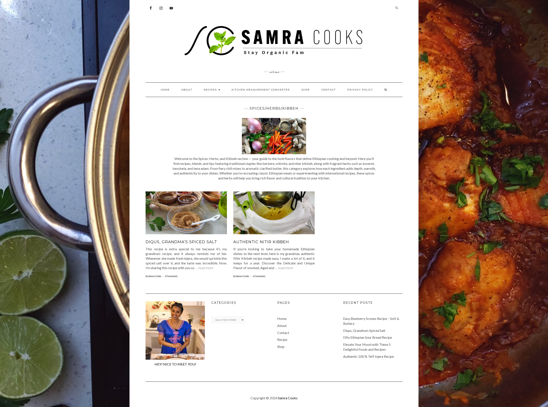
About (186, 89)
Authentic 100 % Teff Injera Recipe (368, 356)
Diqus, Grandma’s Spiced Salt (181, 242)
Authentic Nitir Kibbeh (261, 242)
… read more (204, 268)
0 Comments (171, 276)
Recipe (282, 339)
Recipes (211, 89)
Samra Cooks (288, 398)
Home (165, 89)
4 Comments (259, 276)
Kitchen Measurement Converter (261, 89)
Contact (329, 89)
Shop (305, 89)
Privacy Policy (360, 89)
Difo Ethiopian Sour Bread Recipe (367, 337)
